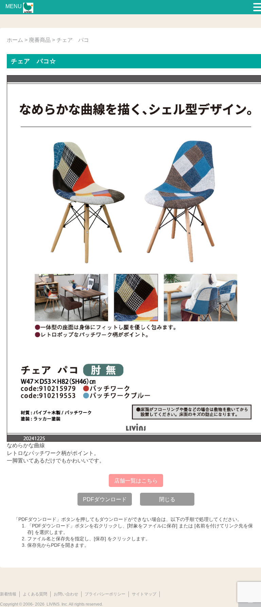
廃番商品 (40, 40)
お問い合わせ (66, 594)
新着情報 (8, 594)
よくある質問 (35, 594)
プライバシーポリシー (105, 594)
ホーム (15, 40)
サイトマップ (144, 594)
